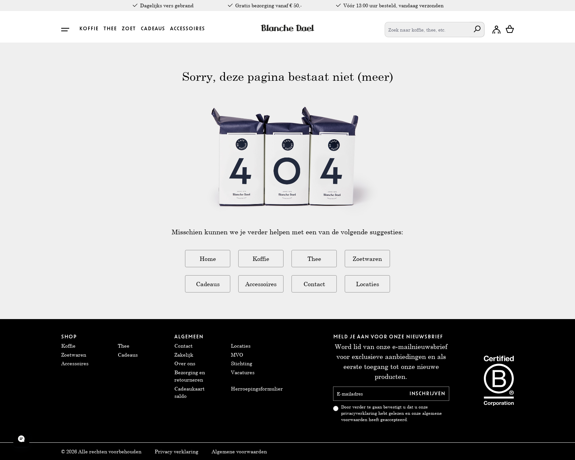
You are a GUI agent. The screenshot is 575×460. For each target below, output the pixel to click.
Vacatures (243, 372)
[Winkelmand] (509, 29)
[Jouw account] (496, 29)
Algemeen (188, 337)
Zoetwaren (367, 258)
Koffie (261, 258)
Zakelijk (183, 355)
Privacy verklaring (176, 451)
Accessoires (261, 284)
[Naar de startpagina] (287, 28)
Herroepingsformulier (257, 389)
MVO (237, 355)
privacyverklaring (359, 413)
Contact (314, 284)
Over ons (184, 363)
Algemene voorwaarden (239, 451)
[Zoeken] (477, 29)
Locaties (367, 284)
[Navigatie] (69, 29)
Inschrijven (427, 394)
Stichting (241, 363)
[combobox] (427, 29)
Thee (314, 258)
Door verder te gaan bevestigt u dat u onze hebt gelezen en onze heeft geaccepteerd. (391, 413)
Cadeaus (208, 284)
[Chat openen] (21, 439)
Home (208, 258)
